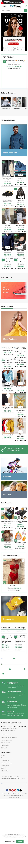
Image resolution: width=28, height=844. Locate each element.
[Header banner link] (14, 2)
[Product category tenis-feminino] (17, 103)
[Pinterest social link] (15, 790)
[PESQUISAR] (25, 10)
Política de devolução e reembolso (9, 737)
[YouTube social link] (12, 790)
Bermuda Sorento (20, 225)
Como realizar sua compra (7, 757)
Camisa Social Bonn (7, 250)
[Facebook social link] (7, 790)
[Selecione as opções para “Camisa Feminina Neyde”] (6, 431)
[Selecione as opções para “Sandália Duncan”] (19, 247)
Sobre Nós (3, 768)
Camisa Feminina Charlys (20, 362)
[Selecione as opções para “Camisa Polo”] (19, 175)
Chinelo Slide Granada (7, 261)
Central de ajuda (5, 760)
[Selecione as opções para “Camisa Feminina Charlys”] (19, 359)
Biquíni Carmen (14, 585)
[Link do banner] (14, 140)
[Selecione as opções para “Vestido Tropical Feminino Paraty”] (19, 431)
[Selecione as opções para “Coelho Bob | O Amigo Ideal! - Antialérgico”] (15, 540)
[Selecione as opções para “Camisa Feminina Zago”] (6, 383)
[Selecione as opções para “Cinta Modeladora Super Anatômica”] (6, 404)
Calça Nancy (7, 225)
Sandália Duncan (20, 250)
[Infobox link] (14, 449)
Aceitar (20, 841)
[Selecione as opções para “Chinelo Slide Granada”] (6, 258)
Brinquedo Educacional (14, 64)
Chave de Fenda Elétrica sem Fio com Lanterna (20, 641)
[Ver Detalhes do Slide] (14, 32)
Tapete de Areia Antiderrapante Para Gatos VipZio (21, 521)
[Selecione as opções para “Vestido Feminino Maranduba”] (19, 383)
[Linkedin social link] (18, 790)
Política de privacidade (6, 740)
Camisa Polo (20, 178)
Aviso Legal (4, 747)
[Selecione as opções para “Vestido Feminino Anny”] (6, 347)
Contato (3, 755)
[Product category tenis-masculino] (6, 103)
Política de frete (5, 745)
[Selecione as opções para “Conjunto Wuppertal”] (19, 258)
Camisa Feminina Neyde (7, 434)
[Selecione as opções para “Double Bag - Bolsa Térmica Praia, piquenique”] (2, 517)
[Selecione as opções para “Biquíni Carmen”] (4, 582)
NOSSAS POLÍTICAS (6, 735)
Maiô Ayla (7, 542)
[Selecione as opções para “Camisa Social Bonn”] (6, 247)
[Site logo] (15, 6)
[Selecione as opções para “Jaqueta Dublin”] (19, 197)
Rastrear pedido (5, 765)
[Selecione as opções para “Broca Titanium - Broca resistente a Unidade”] (11, 637)
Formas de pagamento (6, 763)
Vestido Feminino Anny (7, 350)
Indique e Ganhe (5, 770)
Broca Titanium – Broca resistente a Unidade (6, 641)
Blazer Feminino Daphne (7, 362)
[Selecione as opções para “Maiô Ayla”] (2, 539)
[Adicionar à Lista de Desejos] (23, 62)
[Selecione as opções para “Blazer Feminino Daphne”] (6, 359)
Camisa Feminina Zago (7, 386)
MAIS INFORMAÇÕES (6, 752)
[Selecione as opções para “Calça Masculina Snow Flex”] (6, 175)
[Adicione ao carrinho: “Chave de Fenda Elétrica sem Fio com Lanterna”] (24, 637)
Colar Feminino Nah (20, 410)
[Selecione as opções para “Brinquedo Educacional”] (4, 61)
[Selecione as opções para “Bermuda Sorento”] (19, 222)
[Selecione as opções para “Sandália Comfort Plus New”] (19, 348)
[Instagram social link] (10, 790)
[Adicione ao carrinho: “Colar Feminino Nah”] (19, 407)
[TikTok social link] (20, 790)
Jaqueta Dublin (20, 200)
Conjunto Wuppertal (20, 261)
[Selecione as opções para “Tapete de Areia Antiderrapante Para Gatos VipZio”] (15, 517)
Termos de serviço (5, 742)
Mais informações (10, 841)
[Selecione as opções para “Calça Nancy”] (6, 222)
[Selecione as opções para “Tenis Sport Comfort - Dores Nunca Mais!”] (6, 197)
